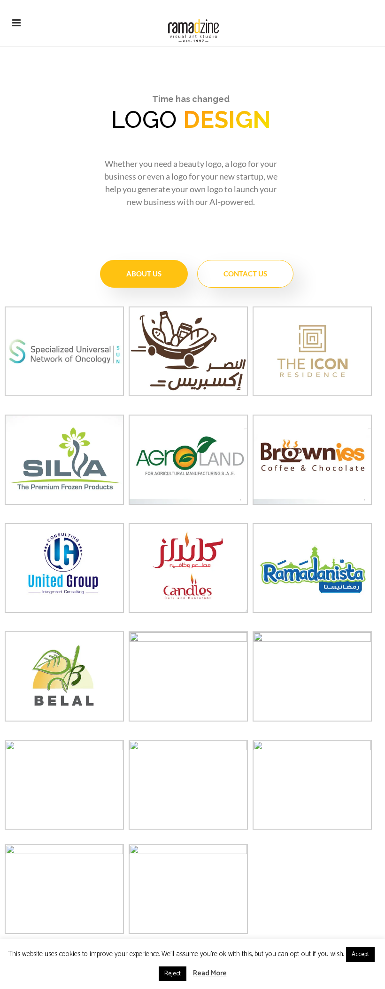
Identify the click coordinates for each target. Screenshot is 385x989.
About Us (144, 273)
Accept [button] (360, 954)
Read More (210, 973)
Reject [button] (172, 974)
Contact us (245, 273)
